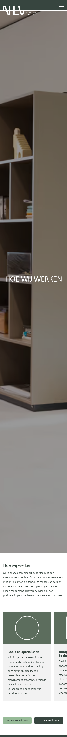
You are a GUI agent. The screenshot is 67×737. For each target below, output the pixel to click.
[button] (61, 5)
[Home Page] (20, 10)
